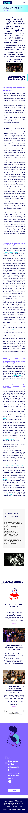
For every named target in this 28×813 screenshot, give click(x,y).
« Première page (16, 711)
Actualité (17, 651)
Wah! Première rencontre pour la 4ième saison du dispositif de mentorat (14, 689)
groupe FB (5, 497)
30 (10, 714)
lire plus (14, 623)
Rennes (5, 479)
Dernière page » (19, 714)
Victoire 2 (9, 493)
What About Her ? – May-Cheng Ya (14, 605)
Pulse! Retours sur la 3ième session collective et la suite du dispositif (14, 647)
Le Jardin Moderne (20, 480)
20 (8, 714)
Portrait (16, 608)
